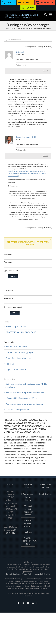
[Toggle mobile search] (45, 14)
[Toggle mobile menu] (50, 14)
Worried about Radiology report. (20, 352)
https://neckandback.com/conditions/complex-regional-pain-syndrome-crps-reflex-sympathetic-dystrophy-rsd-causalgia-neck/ (27, 173)
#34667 (45, 71)
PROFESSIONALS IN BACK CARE (20, 332)
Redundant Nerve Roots (16, 346)
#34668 (45, 156)
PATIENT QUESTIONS (15, 326)
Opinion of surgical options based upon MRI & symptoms (26, 385)
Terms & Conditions (13, 574)
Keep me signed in (12, 270)
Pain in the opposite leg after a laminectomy (24, 392)
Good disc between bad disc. (18, 358)
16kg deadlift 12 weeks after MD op (21, 398)
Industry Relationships (42, 574)
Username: (8, 254)
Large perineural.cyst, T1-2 (17, 369)
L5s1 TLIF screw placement (17, 409)
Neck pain (9, 363)
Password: (8, 262)
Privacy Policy (27, 574)
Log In (13, 276)
